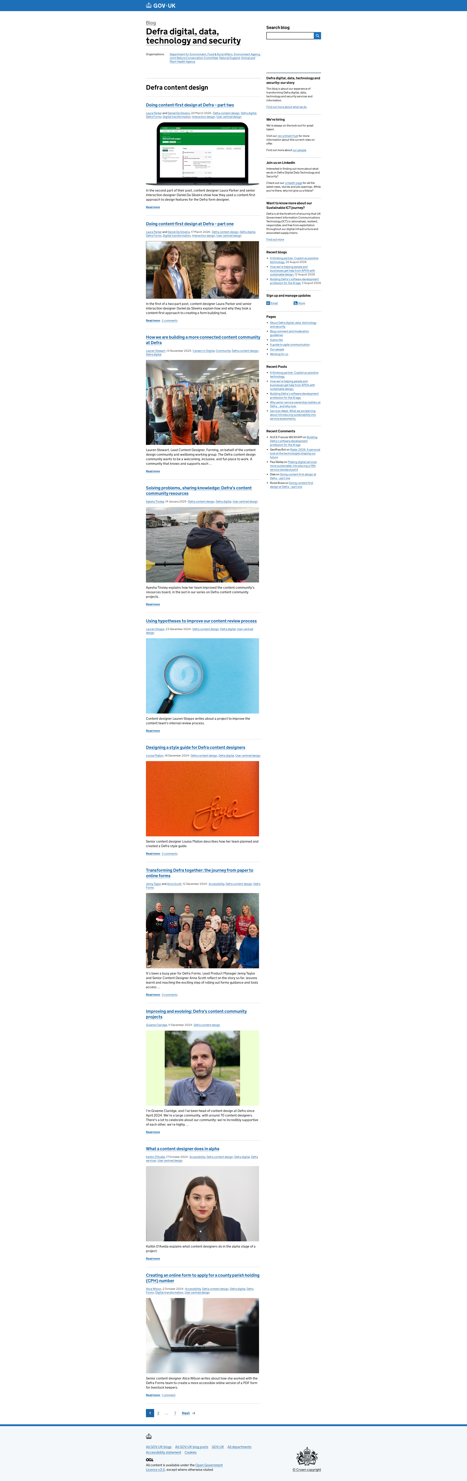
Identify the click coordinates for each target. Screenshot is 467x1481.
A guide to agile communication (290, 344)
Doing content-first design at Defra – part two (190, 105)
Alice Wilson (153, 1289)
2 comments (169, 320)
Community (223, 350)
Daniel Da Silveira (179, 113)
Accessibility (216, 884)
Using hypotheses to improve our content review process (201, 620)
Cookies (191, 1452)
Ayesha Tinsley (155, 501)
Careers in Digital (204, 350)
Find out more (275, 239)
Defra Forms (153, 116)
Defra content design (226, 113)
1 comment (168, 1395)
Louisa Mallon (154, 755)
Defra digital (248, 113)
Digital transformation (177, 116)
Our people (277, 349)
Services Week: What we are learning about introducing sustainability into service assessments (293, 414)
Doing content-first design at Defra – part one (190, 223)
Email (274, 303)
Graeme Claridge (156, 1025)
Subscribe (276, 340)
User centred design (229, 116)
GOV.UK (218, 1447)
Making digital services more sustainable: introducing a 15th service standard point (293, 465)
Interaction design (203, 116)
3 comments (169, 994)
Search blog (278, 27)
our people (299, 150)
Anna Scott (174, 884)
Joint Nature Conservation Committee (194, 58)
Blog (151, 23)
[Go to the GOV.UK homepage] (160, 5)
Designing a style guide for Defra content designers (195, 747)
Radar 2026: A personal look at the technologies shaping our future (295, 453)
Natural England (229, 58)
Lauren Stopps (155, 629)
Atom (301, 303)
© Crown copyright (307, 1470)
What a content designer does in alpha (182, 1148)
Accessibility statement (163, 1452)
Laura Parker (154, 113)
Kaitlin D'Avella (155, 1157)
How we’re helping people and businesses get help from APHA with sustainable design (292, 270)
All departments (239, 1447)
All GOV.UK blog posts (191, 1447)
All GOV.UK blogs (159, 1447)
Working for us (279, 354)
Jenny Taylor (153, 884)
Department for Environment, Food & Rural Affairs (201, 54)
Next (186, 1413)
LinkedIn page (293, 183)
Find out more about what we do (286, 107)
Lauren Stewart (155, 350)
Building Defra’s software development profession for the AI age (293, 441)
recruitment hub (287, 136)
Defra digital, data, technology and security (193, 36)
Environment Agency (247, 54)
